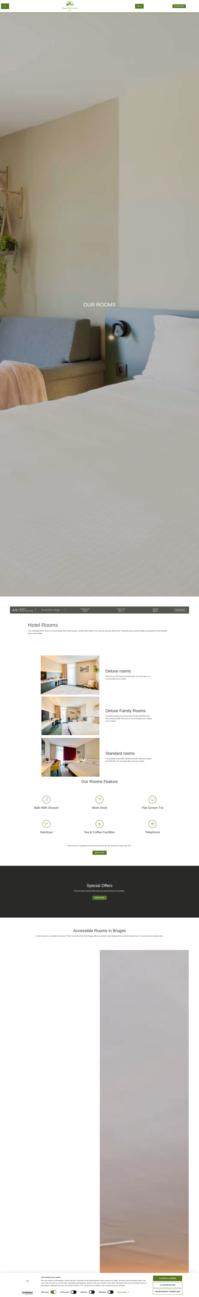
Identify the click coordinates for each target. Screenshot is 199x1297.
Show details (122, 1292)
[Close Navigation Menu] (5, 6)
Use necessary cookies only (167, 1291)
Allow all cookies (167, 1278)
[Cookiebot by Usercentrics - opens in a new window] (27, 1293)
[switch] (74, 1292)
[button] (43, 675)
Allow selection (167, 1285)
